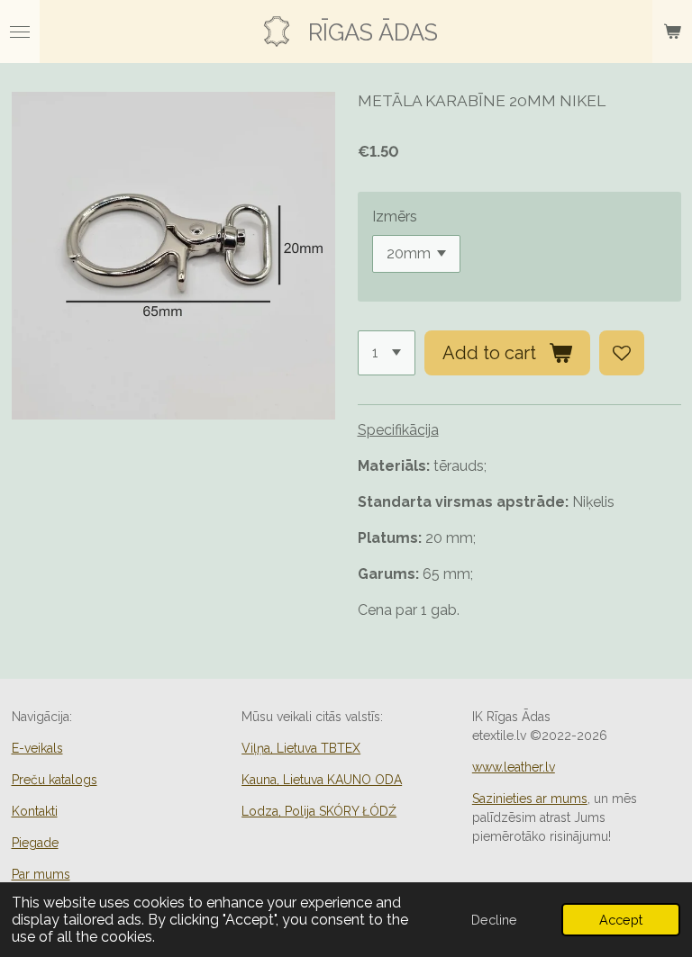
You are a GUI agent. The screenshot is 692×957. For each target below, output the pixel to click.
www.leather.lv (513, 767)
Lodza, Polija (318, 811)
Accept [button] (620, 919)
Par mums (41, 874)
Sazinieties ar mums (529, 798)
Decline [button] (494, 919)
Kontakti (35, 811)
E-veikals (37, 748)
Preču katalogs (54, 779)
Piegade (35, 842)
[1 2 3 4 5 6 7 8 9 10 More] (386, 352)
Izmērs (394, 216)
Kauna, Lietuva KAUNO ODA (321, 779)
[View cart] (672, 31)
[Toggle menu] (20, 31)
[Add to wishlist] (621, 352)
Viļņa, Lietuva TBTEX (300, 748)
